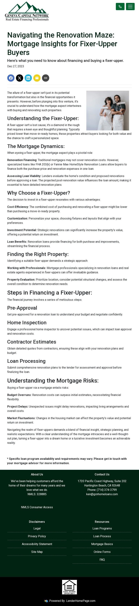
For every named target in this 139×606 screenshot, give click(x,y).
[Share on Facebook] (10, 78)
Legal (37, 528)
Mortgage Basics (102, 544)
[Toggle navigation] (130, 6)
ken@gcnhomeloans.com (102, 494)
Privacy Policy (37, 536)
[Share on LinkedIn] (28, 78)
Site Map (37, 552)
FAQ (102, 559)
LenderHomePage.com (80, 601)
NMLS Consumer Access (37, 507)
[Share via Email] (37, 78)
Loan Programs (102, 528)
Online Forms (102, 552)
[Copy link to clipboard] (45, 78)
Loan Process (102, 536)
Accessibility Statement (37, 544)
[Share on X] (19, 78)
